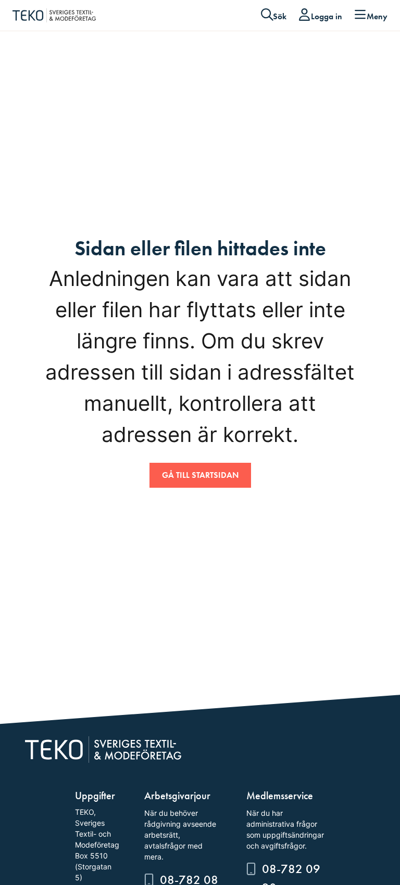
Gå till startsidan (200, 475)
